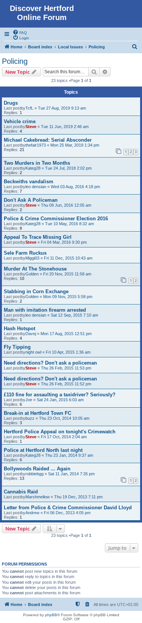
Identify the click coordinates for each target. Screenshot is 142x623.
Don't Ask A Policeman (31, 200)
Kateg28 (33, 168)
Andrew (32, 512)
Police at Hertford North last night (43, 450)
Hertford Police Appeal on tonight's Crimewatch (59, 431)
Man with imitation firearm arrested (45, 310)
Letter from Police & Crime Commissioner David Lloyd (68, 507)
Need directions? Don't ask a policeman (50, 363)
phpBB (51, 615)
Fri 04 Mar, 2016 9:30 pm (64, 242)
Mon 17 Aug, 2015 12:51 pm (66, 333)
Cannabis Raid (21, 492)
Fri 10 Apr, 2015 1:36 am (68, 352)
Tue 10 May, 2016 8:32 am (69, 223)
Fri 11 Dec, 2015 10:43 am (68, 258)
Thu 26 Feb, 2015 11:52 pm (66, 384)
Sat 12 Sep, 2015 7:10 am (74, 315)
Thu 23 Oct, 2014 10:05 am (64, 418)
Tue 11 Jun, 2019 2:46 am (65, 126)
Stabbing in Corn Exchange (36, 291)
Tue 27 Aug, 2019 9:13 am (62, 108)
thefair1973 (35, 145)
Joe (28, 399)
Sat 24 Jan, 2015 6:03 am (60, 399)
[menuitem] (19, 32)
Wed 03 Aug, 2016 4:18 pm (75, 186)
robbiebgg (34, 474)
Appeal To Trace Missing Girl (38, 237)
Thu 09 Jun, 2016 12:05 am (66, 205)
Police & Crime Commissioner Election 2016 (56, 218)
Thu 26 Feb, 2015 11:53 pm (66, 368)
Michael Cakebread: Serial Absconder (48, 140)
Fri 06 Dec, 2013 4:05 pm (67, 512)
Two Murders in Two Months (37, 163)
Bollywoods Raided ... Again (37, 469)
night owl (33, 352)
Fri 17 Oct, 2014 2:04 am (64, 436)
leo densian (35, 186)
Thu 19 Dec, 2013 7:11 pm (78, 497)
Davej (30, 333)
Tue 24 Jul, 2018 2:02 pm (68, 168)
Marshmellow (37, 497)
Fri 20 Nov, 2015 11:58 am (67, 274)
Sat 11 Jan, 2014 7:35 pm (71, 474)
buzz (29, 418)
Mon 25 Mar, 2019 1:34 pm (74, 145)
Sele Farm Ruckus (25, 253)
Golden (32, 274)
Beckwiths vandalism (28, 181)
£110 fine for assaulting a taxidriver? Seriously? (59, 394)
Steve (30, 126)
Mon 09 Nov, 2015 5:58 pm (67, 296)
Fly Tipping (17, 347)
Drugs (11, 103)
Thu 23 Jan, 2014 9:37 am (69, 455)
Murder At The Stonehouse (35, 269)
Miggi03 (32, 258)
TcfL (29, 108)
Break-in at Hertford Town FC (37, 413)
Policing (15, 61)
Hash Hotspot (19, 328)
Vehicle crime (20, 121)
